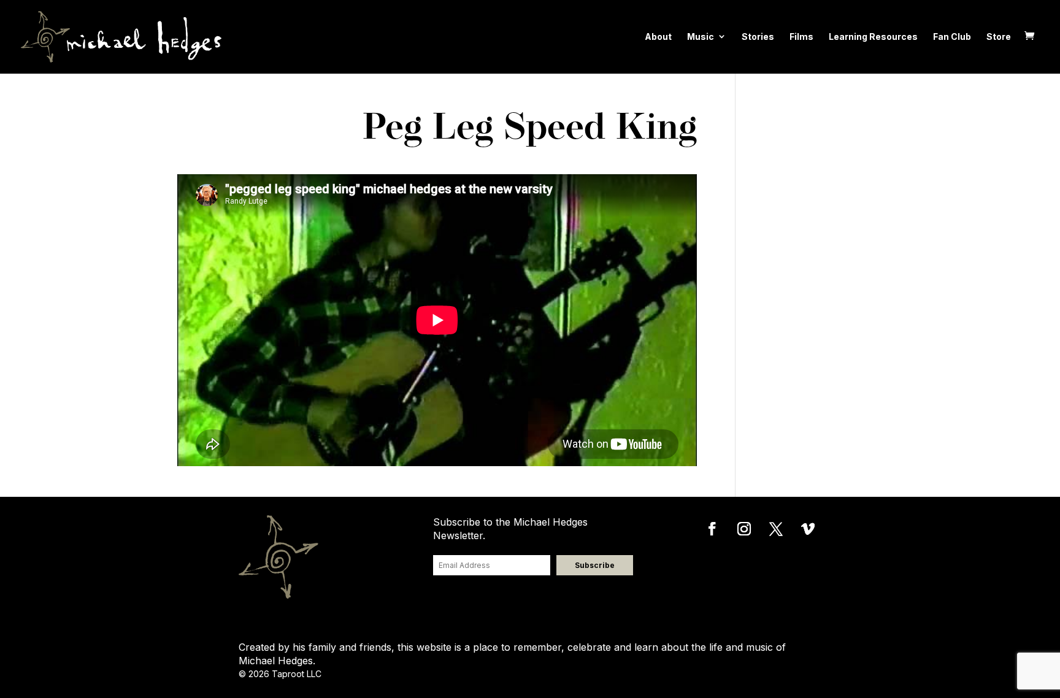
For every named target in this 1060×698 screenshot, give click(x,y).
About (658, 36)
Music (700, 36)
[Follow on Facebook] (712, 528)
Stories (758, 36)
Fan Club (952, 36)
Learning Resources (873, 36)
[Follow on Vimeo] (807, 528)
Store (998, 36)
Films (801, 36)
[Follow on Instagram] (744, 528)
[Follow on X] (775, 528)
